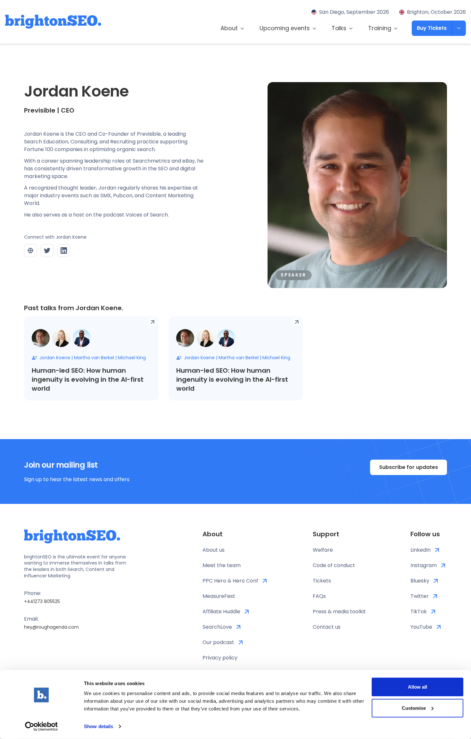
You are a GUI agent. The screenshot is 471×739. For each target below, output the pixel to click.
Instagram (423, 565)
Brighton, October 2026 (436, 12)
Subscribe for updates (408, 467)
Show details (98, 726)
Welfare (323, 550)
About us (213, 550)
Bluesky (419, 580)
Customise (414, 707)
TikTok (418, 611)
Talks (339, 28)
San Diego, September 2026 (354, 12)
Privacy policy (219, 657)
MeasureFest (218, 596)
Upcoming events (285, 28)
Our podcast (218, 642)
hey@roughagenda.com (51, 627)
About (229, 28)
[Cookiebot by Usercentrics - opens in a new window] (41, 726)
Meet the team (221, 565)
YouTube (421, 627)
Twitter (419, 596)
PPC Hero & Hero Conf (230, 580)
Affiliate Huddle (221, 611)
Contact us (327, 627)
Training (379, 28)
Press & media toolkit (339, 611)
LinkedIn (420, 550)
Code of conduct (334, 565)
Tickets (322, 580)
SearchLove (217, 627)
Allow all (417, 687)
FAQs (319, 596)
